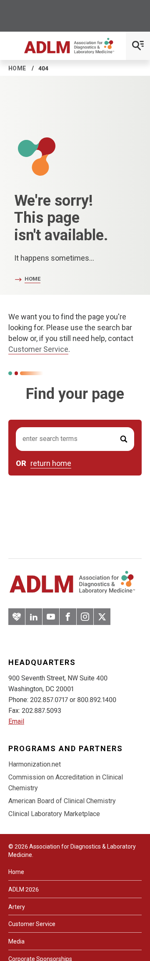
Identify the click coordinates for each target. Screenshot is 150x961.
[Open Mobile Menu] (138, 46)
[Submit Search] (123, 439)
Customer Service (38, 349)
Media (16, 941)
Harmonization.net (34, 764)
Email (16, 721)
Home (17, 68)
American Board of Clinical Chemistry (62, 801)
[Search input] (75, 439)
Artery (16, 907)
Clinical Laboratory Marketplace (54, 814)
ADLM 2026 (23, 889)
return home (50, 463)
